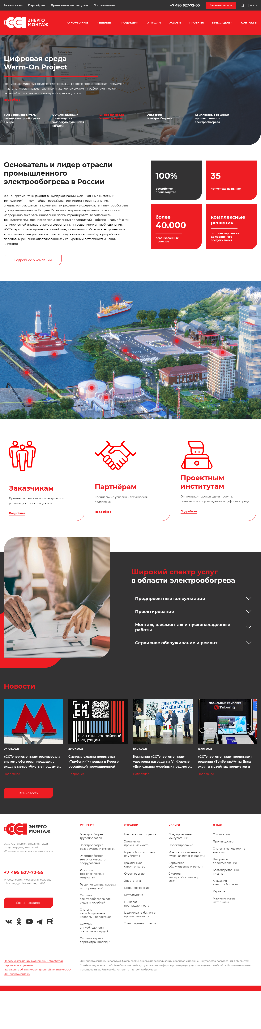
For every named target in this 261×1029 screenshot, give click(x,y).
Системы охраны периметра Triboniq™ (95, 940)
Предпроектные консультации (180, 836)
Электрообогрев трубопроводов (92, 836)
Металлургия (133, 895)
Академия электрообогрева (225, 882)
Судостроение (134, 873)
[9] (222, 352)
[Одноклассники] (19, 921)
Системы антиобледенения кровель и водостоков (96, 913)
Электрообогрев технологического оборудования (92, 859)
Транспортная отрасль (140, 923)
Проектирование (181, 845)
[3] (27, 372)
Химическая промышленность (136, 843)
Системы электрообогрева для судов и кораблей (95, 899)
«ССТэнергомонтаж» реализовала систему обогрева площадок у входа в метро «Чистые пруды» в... (32, 761)
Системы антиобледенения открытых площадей (94, 927)
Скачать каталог (28, 903)
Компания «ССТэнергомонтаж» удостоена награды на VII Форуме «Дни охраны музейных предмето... (162, 761)
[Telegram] (39, 921)
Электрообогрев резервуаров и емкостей (98, 846)
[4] (29, 401)
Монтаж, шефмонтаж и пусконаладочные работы (187, 854)
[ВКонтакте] (8, 921)
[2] (117, 299)
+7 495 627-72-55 (185, 5)
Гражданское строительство (134, 864)
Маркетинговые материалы (224, 900)
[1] (54, 354)
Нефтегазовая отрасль (140, 834)
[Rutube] (50, 921)
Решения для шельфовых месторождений (98, 886)
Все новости (29, 793)
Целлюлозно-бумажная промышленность (140, 914)
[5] (92, 388)
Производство (223, 841)
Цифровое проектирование (225, 861)
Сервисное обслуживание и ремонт (186, 864)
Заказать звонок (221, 5)
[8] (177, 341)
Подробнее (12, 99)
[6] (106, 397)
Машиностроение (137, 888)
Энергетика (132, 880)
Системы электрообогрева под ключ (184, 877)
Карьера (219, 891)
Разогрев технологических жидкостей (92, 873)
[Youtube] (29, 921)
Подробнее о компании (33, 260)
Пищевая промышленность (136, 903)
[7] (125, 350)
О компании (221, 834)
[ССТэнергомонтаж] (26, 27)
